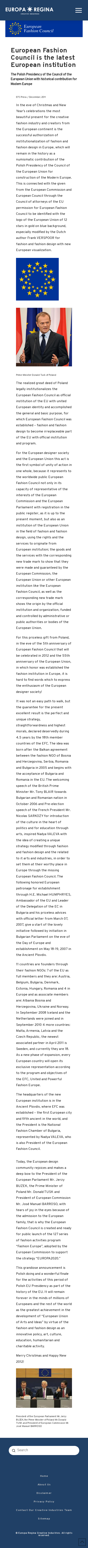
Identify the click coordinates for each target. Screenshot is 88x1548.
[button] (78, 10)
